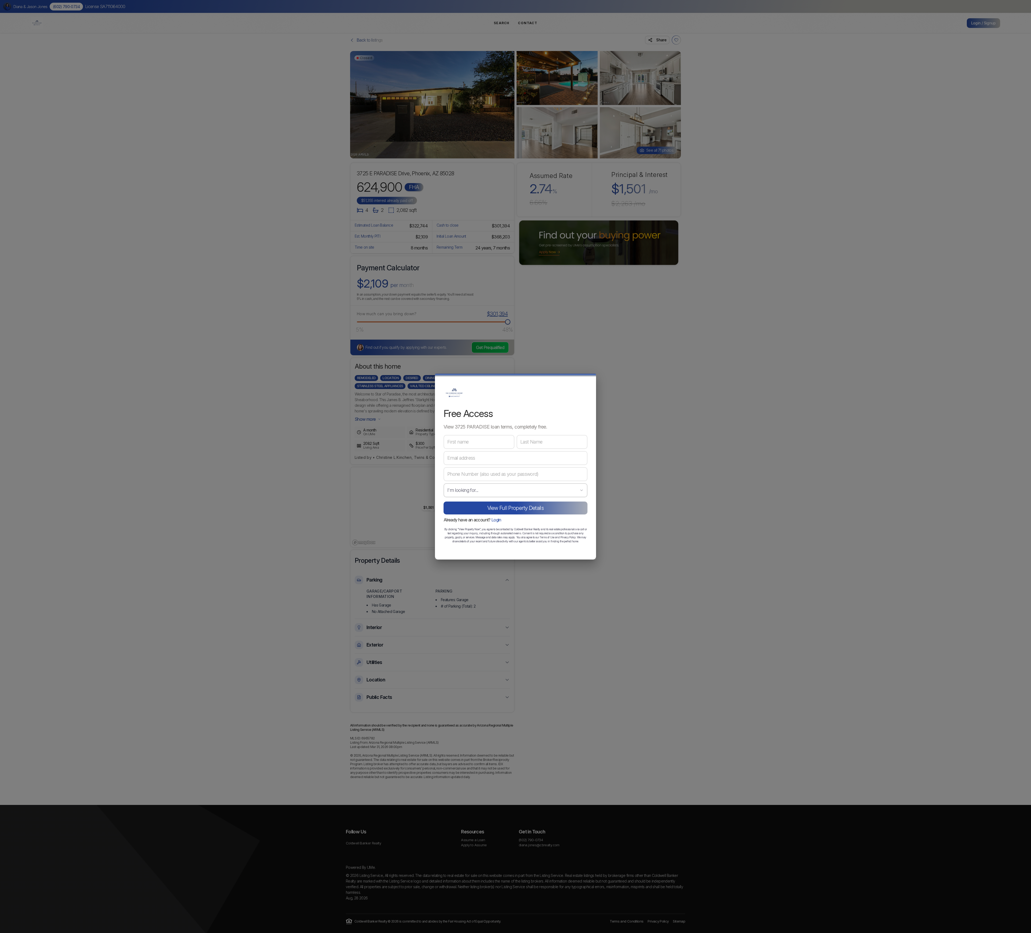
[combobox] (515, 490)
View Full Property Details (515, 508)
